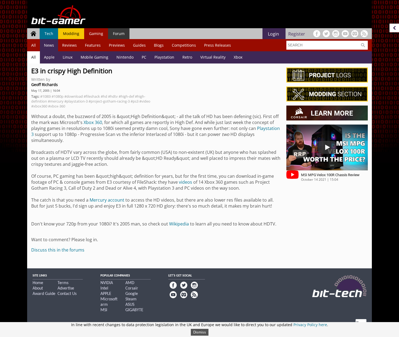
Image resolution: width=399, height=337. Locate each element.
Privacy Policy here (310, 324)
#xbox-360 (56, 106)
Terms (63, 283)
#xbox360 (39, 106)
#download (73, 96)
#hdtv (113, 96)
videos (185, 182)
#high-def (126, 96)
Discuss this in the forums (57, 250)
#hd (104, 96)
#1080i (45, 96)
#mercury (56, 101)
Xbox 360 (93, 122)
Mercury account (107, 200)
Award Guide (44, 294)
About (38, 288)
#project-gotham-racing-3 (109, 101)
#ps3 (134, 101)
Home (38, 283)
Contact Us (67, 294)
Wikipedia (179, 224)
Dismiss (199, 332)
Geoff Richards (44, 84)
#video (144, 101)
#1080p (58, 96)
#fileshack (92, 96)
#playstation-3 (76, 101)
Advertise (66, 288)
